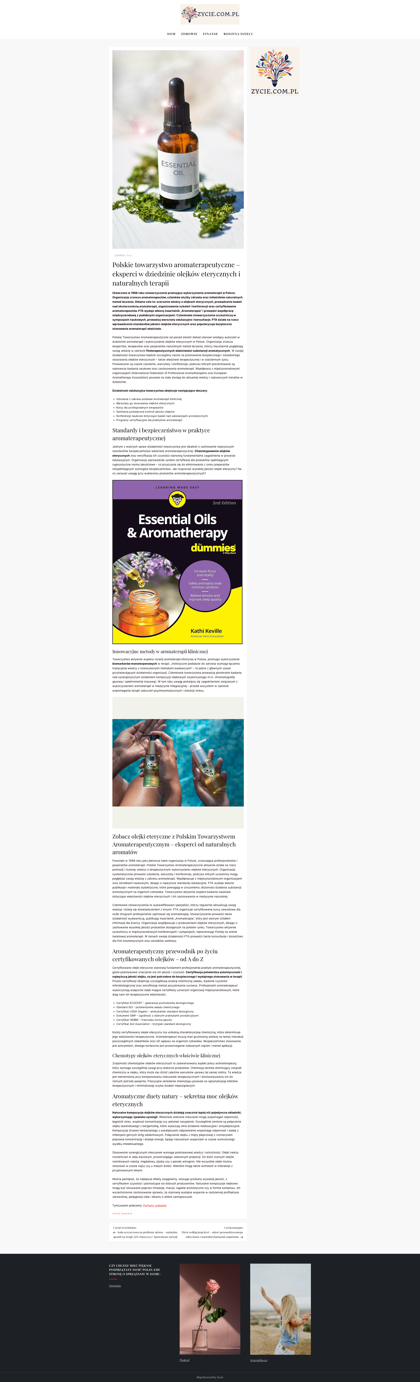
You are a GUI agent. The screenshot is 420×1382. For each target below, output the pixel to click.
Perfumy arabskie (155, 1205)
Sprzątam (115, 1285)
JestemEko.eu (258, 1360)
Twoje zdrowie (122, 1213)
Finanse (210, 34)
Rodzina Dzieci (238, 34)
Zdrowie (189, 34)
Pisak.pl (184, 1360)
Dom (171, 34)
